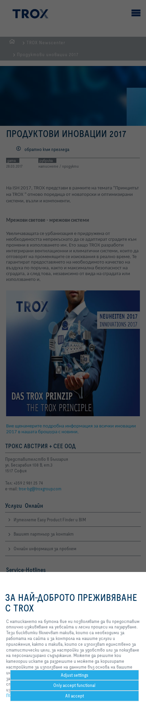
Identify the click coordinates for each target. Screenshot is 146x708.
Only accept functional (74, 685)
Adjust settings (74, 675)
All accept (74, 695)
